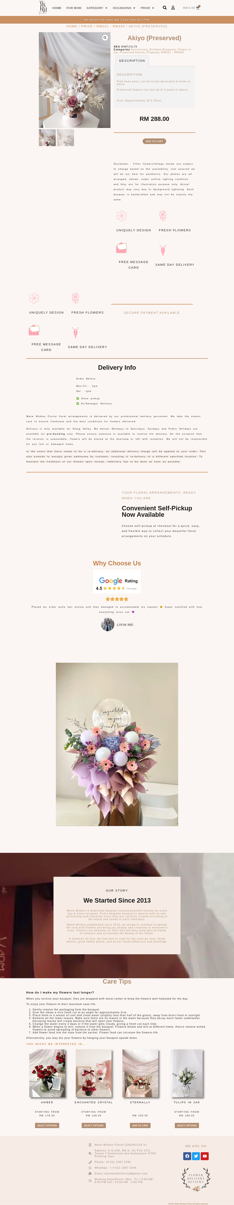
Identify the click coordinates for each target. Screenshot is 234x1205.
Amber (47, 1102)
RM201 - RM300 (111, 26)
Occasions (122, 8)
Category (94, 8)
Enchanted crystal (93, 1102)
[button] (105, 38)
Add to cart (154, 141)
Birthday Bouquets (163, 49)
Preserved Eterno (132, 52)
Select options (47, 1125)
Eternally (140, 1102)
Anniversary (139, 49)
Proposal (153, 52)
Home (56, 8)
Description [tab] (132, 60)
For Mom (74, 8)
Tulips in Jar (187, 1102)
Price (145, 8)
